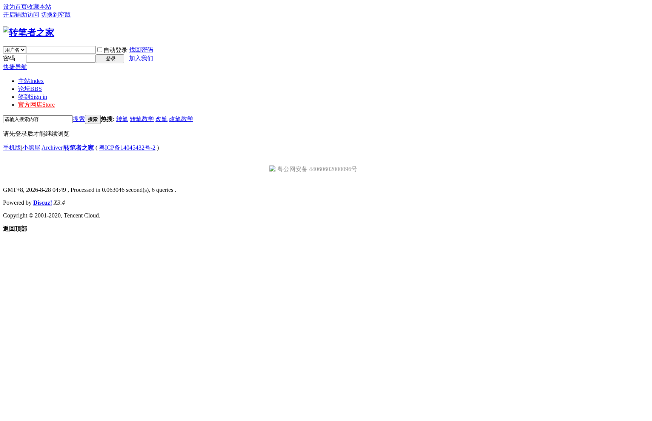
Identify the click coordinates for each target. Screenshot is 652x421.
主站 (31, 81)
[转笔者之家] (28, 32)
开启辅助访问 (21, 14)
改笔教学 (181, 119)
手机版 (12, 147)
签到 (32, 96)
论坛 (30, 89)
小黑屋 (31, 147)
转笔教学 (142, 119)
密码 (9, 58)
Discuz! (42, 202)
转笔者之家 (79, 147)
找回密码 (141, 49)
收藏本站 (39, 6)
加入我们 (141, 58)
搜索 (79, 119)
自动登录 (115, 50)
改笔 (161, 119)
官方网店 (36, 104)
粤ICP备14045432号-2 (127, 147)
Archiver (52, 147)
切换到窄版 (56, 14)
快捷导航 (15, 67)
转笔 (122, 119)
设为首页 (15, 6)
